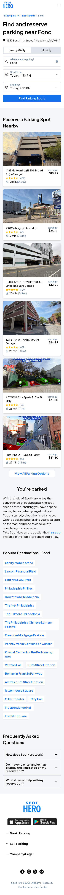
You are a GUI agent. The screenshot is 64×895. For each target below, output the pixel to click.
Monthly (46, 50)
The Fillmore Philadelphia (22, 614)
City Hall (36, 699)
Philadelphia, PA (11, 15)
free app (54, 532)
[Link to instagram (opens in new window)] (29, 872)
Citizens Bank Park (18, 580)
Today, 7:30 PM (20, 88)
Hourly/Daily (17, 50)
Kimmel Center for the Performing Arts (28, 654)
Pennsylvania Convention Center (28, 644)
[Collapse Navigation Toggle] (59, 5)
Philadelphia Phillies (19, 588)
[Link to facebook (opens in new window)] (22, 872)
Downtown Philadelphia (22, 597)
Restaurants (28, 15)
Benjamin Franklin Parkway (23, 673)
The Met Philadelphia (19, 605)
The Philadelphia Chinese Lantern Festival (28, 625)
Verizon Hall (13, 665)
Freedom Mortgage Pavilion (24, 635)
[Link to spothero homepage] (32, 806)
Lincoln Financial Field (20, 571)
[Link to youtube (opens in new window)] (41, 872)
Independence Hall (18, 707)
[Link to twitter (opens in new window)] (35, 872)
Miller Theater (14, 699)
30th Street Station (41, 665)
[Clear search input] (56, 61)
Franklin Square (16, 716)
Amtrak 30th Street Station (24, 682)
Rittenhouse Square (19, 690)
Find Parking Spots (32, 98)
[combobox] (32, 61)
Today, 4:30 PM (20, 75)
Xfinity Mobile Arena (19, 563)
